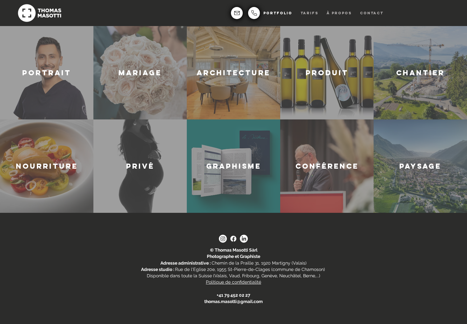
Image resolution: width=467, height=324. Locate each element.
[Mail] (237, 13)
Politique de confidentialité (233, 282)
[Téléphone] (254, 13)
